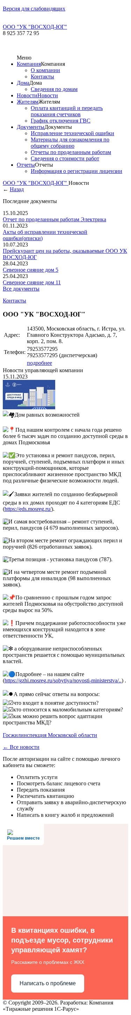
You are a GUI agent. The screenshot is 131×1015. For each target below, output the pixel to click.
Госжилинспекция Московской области (50, 735)
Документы (30, 127)
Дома (23, 83)
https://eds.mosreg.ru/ (28, 509)
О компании (45, 70)
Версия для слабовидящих (34, 9)
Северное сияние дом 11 (32, 282)
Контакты (42, 76)
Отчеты (26, 165)
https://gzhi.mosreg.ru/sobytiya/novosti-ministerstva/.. (63, 680)
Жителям (27, 102)
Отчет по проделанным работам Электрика (54, 219)
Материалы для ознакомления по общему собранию (70, 143)
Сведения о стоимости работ (65, 158)
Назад (17, 189)
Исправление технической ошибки (72, 133)
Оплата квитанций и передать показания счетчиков (67, 111)
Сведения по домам (54, 89)
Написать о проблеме (48, 983)
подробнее (39, 363)
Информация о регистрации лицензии (76, 171)
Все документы (21, 289)
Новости (27, 95)
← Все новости (21, 747)
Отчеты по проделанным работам (71, 152)
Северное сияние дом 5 (30, 270)
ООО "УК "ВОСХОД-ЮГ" (35, 183)
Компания (29, 64)
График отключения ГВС (60, 121)
